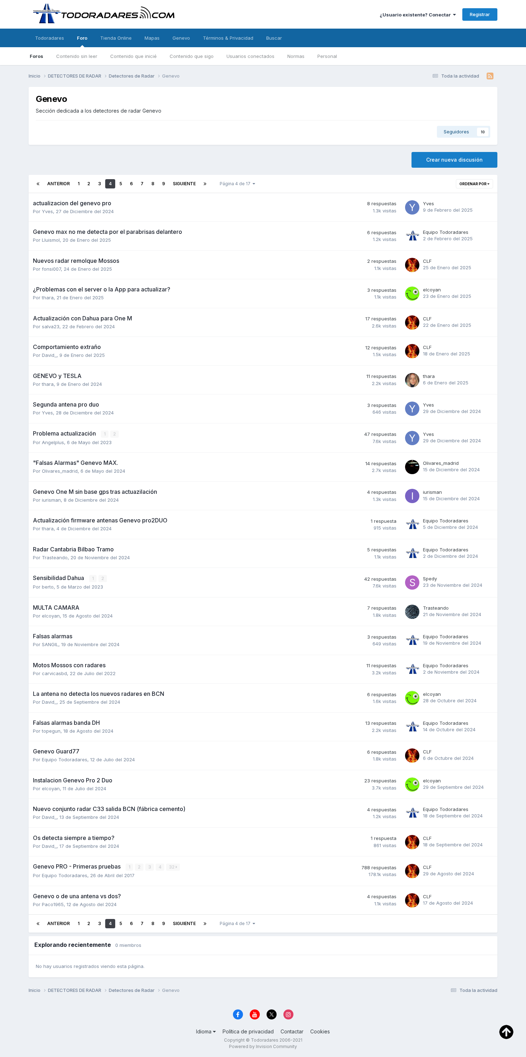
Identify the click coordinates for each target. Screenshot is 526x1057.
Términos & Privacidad (228, 38)
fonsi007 (51, 269)
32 (172, 867)
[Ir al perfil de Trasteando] (412, 612)
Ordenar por (473, 184)
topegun (51, 731)
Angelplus (53, 442)
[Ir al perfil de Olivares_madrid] (412, 467)
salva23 (50, 326)
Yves (47, 211)
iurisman (51, 500)
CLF (427, 261)
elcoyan (432, 289)
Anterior (58, 183)
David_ (49, 355)
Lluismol (51, 240)
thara (48, 297)
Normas (296, 56)
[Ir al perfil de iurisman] (412, 496)
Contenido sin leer (76, 56)
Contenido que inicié (133, 56)
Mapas (152, 38)
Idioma (204, 1031)
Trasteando (55, 557)
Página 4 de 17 (236, 183)
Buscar (274, 38)
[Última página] (205, 183)
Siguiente (184, 183)
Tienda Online (116, 38)
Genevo (181, 38)
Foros (36, 56)
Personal (327, 56)
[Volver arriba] (506, 1031)
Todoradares (49, 38)
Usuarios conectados (250, 56)
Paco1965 (53, 904)
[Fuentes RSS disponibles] (490, 76)
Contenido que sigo (192, 56)
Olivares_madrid (60, 471)
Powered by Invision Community (263, 1046)
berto (48, 587)
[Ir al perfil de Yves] (412, 207)
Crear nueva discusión (454, 160)
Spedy (430, 578)
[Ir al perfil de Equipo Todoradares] (412, 236)
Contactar (292, 1031)
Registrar (480, 14)
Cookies (320, 1031)
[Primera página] (38, 183)
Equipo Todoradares (445, 232)
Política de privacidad (248, 1031)
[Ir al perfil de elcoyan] (412, 293)
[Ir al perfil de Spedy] (412, 582)
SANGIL (50, 644)
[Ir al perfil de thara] (412, 380)
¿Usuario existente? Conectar (416, 15)
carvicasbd (54, 673)
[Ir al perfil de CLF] (412, 265)
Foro (82, 38)
